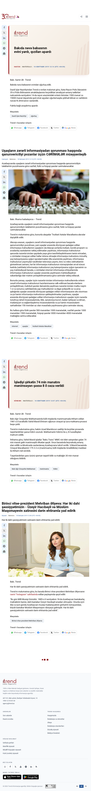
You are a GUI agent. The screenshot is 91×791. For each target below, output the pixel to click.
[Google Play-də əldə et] (31, 777)
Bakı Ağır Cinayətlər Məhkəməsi (23, 469)
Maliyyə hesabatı (53, 733)
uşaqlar (25, 326)
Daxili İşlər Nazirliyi (19, 116)
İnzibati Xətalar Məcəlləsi (42, 326)
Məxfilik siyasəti (8, 746)
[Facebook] (10, 767)
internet (15, 326)
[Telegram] (26, 767)
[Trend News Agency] (9, 682)
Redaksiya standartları (55, 726)
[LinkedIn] (31, 767)
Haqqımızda (51, 715)
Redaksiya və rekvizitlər (55, 719)
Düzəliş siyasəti (53, 730)
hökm (55, 469)
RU (86, 786)
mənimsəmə (44, 469)
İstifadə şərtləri (8, 743)
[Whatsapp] (5, 767)
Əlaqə (49, 722)
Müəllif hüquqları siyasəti (12, 750)
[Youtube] (20, 767)
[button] (4, 27)
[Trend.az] (10, 16)
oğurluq (34, 116)
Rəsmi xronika (8, 719)
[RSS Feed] (36, 767)
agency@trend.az (8, 703)
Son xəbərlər (7, 715)
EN (77, 786)
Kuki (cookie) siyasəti (10, 753)
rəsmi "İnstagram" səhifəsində (24, 594)
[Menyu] (86, 16)
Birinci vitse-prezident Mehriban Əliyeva (27, 621)
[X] (15, 767)
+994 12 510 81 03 (9, 701)
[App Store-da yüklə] (12, 777)
